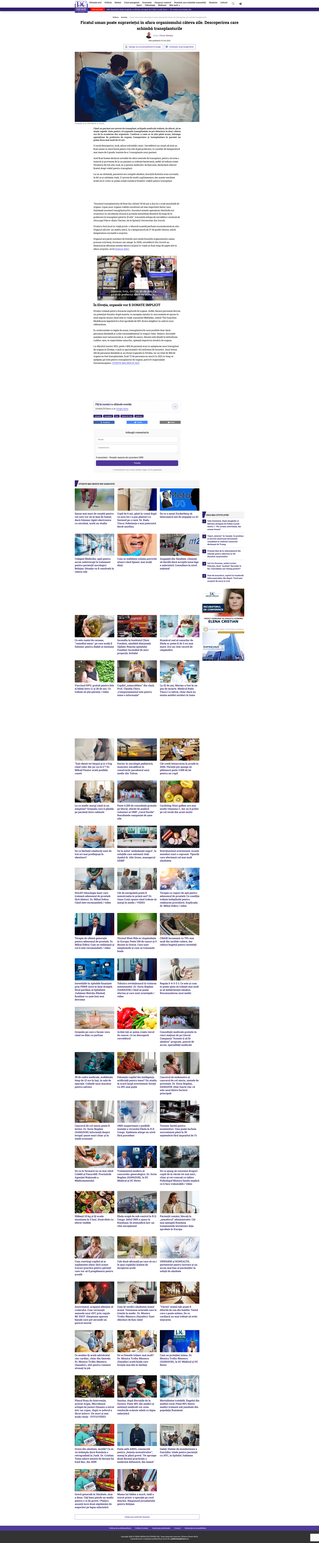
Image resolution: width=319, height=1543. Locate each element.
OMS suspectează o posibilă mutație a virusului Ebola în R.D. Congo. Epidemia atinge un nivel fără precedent (136, 1130)
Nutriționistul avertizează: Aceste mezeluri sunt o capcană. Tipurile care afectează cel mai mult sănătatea (179, 855)
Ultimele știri (95, 2)
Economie (147, 2)
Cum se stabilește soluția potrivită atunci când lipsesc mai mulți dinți (137, 562)
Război (118, 2)
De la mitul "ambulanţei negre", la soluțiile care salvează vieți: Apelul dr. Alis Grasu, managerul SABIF (136, 855)
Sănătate (213, 2)
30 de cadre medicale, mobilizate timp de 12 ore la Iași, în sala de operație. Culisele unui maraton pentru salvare (94, 1081)
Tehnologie (150, 5)
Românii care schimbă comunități (190, 2)
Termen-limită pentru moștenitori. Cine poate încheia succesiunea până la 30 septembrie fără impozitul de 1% (178, 1130)
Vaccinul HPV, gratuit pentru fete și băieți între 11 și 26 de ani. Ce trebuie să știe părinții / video (94, 688)
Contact (177, 1528)
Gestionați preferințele (161, 1528)
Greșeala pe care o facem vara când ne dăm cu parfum (92, 1033)
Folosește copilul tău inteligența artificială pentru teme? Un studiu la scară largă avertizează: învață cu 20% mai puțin (137, 1081)
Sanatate (124, 17)
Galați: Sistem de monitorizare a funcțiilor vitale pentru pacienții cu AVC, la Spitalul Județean (178, 1452)
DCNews (81, 7)
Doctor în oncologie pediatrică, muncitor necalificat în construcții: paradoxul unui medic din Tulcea (135, 768)
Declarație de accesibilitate (195, 1528)
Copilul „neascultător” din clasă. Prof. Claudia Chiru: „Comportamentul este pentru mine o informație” (136, 690)
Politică (108, 2)
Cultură (223, 2)
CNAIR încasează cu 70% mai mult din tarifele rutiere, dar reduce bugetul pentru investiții (178, 941)
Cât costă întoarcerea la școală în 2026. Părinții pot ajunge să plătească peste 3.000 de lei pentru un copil (179, 768)
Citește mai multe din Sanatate (137, 1517)
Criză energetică (131, 2)
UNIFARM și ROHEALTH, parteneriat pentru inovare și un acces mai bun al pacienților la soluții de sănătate (178, 1266)
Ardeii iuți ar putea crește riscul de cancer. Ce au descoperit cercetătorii (135, 1035)
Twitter (139, 422)
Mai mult (174, 5)
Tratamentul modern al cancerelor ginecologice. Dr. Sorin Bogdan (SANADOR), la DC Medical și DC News (137, 1175)
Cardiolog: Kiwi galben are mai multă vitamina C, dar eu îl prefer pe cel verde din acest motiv (179, 809)
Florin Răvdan (166, 35)
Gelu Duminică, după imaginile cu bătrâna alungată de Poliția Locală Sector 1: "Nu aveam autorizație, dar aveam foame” (224, 524)
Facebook (106, 422)
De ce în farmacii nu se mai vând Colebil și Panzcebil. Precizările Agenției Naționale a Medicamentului (94, 1175)
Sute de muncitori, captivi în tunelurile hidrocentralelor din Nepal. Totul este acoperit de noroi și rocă (225, 578)
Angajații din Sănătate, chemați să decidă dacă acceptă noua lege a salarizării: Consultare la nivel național (179, 563)
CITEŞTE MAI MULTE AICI (125, 362)
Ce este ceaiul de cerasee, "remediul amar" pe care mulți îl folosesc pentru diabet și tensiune (94, 643)
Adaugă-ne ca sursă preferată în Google (145, 47)
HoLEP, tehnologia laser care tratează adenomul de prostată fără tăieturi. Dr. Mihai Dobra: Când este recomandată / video (93, 897)
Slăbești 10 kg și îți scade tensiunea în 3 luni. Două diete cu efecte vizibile (94, 1219)
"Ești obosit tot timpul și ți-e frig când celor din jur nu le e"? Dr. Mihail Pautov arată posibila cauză (93, 768)
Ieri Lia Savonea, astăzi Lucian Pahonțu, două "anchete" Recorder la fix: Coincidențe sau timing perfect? (224, 566)
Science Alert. (122, 248)
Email (172, 422)
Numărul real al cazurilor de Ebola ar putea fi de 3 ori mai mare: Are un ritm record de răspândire (176, 645)
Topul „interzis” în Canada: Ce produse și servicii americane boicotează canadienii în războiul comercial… (149, 9)
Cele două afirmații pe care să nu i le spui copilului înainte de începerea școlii (137, 1264)
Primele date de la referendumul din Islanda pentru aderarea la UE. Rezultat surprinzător (224, 553)
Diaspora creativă (163, 2)
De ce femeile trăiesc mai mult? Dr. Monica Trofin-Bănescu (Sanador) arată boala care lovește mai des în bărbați (135, 1359)
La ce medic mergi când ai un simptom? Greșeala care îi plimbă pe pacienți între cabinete (94, 809)
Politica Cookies (141, 1528)
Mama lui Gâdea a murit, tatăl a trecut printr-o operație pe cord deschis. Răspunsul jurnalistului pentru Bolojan (136, 1499)
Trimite (137, 463)
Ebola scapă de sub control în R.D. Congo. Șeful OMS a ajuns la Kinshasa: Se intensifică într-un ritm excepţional (137, 1221)
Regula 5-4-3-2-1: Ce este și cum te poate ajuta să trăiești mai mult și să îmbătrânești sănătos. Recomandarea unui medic (179, 988)
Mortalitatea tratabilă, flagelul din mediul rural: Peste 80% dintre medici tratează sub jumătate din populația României (179, 1405)
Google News (122, 409)
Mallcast (162, 5)
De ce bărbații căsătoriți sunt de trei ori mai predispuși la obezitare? (93, 854)
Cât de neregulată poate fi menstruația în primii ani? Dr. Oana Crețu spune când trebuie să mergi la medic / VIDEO (137, 897)
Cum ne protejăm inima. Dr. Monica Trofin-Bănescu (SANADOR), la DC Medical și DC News (179, 1359)
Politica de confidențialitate (120, 1528)
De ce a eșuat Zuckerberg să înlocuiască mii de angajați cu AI (179, 515)
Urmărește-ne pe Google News (181, 47)
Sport (139, 5)
